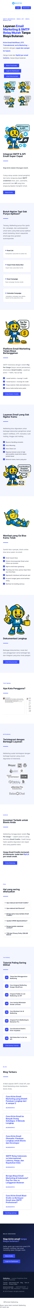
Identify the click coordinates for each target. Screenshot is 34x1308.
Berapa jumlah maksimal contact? (14, 927)
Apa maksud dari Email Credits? (17, 903)
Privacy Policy (13, 1284)
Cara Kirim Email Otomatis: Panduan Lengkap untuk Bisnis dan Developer (16, 1139)
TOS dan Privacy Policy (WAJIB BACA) (17, 934)
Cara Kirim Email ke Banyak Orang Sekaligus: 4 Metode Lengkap (15, 1119)
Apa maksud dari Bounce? (15, 908)
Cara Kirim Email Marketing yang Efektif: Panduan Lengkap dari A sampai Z (16, 1099)
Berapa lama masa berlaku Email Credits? (17, 914)
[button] (17, 903)
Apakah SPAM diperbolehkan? (16, 921)
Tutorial (5, 1282)
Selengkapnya (10, 1107)
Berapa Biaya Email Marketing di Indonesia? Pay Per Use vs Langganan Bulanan (17, 1179)
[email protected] (8, 1287)
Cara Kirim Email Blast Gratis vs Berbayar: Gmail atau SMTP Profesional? (16, 1199)
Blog (21, 1282)
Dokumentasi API (14, 1282)
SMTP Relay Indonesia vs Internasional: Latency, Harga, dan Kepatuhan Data (16, 1159)
